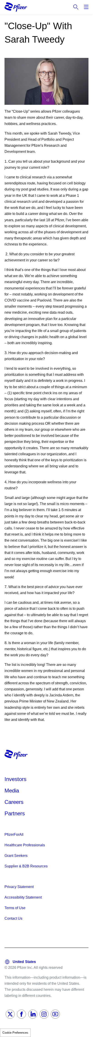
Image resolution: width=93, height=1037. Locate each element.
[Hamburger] (86, 7)
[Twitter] (10, 1014)
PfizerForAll (14, 834)
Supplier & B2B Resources (26, 866)
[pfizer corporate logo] (16, 6)
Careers (14, 802)
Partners (15, 813)
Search (76, 7)
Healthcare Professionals (25, 845)
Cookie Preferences (15, 1032)
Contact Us (13, 918)
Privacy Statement (19, 887)
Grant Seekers (16, 856)
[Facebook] (21, 1014)
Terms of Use (15, 908)
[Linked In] (32, 1014)
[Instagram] (44, 1014)
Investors (15, 779)
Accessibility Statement (23, 897)
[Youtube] (55, 1014)
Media (12, 791)
